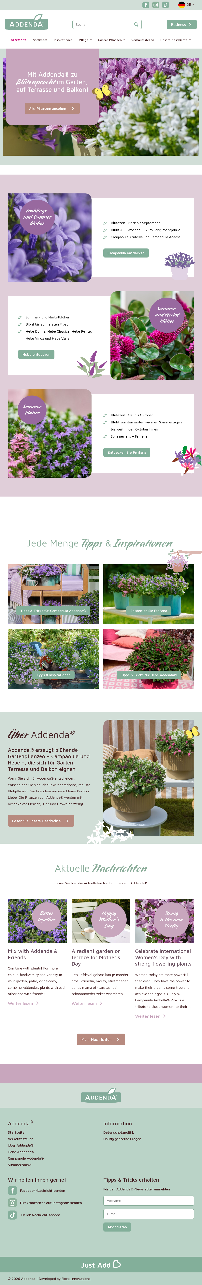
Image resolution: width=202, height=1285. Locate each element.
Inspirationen (63, 40)
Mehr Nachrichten (96, 1039)
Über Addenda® (21, 1145)
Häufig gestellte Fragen (122, 1139)
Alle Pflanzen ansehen (48, 108)
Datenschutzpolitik (118, 1132)
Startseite (19, 40)
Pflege (84, 40)
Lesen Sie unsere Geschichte (37, 821)
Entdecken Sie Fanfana (127, 452)
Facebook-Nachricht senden (42, 1190)
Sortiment (40, 40)
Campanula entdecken (126, 253)
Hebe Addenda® (21, 1152)
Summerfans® (20, 1165)
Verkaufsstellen (142, 40)
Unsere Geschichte (174, 40)
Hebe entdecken (36, 354)
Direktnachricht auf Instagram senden (51, 1203)
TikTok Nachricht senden (40, 1215)
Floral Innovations (76, 1279)
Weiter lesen (21, 1003)
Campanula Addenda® (26, 1158)
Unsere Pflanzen (110, 40)
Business (178, 24)
